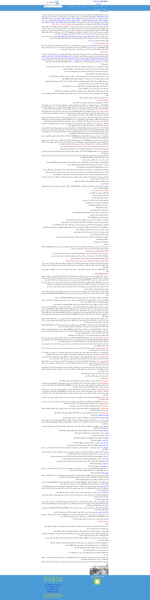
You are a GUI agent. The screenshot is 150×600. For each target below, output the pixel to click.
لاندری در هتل (84, 6)
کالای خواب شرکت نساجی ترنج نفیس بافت (100, 9)
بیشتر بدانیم (96, 6)
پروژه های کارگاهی (72, 6)
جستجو (46, 6)
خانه (105, 6)
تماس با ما (90, 6)
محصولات (78, 6)
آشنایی (102, 6)
